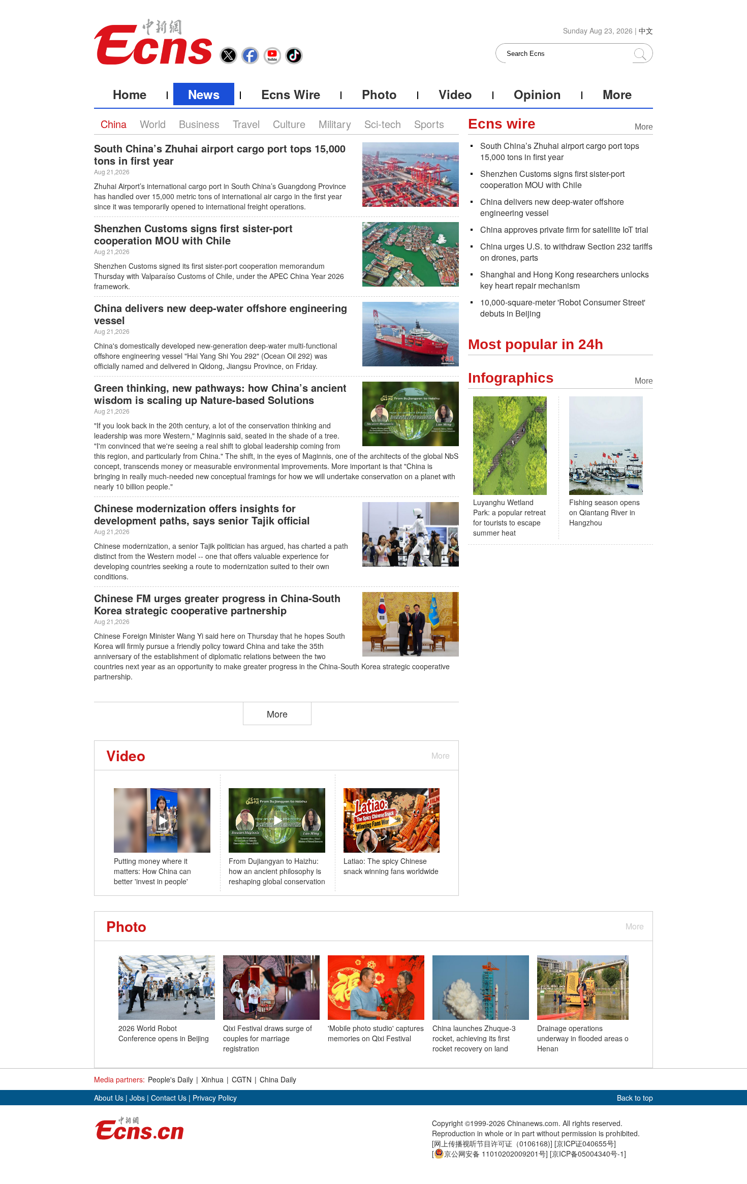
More (617, 94)
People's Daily (170, 1079)
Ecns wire (502, 124)
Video (455, 94)
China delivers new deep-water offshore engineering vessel (220, 313)
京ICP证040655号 (585, 1143)
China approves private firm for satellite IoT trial (564, 229)
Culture (289, 123)
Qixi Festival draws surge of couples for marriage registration (267, 1038)
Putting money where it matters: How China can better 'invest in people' (152, 871)
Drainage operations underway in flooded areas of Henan (584, 1038)
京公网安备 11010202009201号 (495, 1153)
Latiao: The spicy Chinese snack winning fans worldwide (391, 866)
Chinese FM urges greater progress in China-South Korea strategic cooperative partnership (217, 603)
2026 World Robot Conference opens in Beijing (163, 1033)
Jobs (137, 1098)
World (153, 123)
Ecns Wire (290, 94)
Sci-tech (382, 123)
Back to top (635, 1098)
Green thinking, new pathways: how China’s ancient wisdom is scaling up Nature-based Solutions (220, 393)
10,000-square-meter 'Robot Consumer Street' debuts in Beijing (562, 307)
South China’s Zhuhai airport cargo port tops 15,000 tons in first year (220, 154)
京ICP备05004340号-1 (588, 1153)
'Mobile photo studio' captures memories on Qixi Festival (376, 1033)
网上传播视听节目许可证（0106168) (492, 1143)
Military (335, 123)
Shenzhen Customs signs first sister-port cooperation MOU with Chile (193, 234)
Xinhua (212, 1079)
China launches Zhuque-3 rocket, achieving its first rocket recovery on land (474, 1038)
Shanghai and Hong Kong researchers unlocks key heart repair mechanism (564, 279)
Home (129, 94)
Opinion (537, 94)
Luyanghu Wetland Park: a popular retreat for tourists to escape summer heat (509, 517)
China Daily (278, 1079)
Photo (379, 94)
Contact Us (168, 1098)
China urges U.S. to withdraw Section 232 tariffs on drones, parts (566, 251)
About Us (108, 1098)
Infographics (511, 378)
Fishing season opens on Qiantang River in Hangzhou (604, 512)
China (114, 123)
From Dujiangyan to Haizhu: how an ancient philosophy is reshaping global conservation (277, 871)
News (204, 94)
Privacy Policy (215, 1098)
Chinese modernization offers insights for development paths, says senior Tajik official (202, 514)
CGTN (242, 1079)
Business (199, 123)
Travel (246, 123)
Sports (429, 123)
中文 (646, 30)
